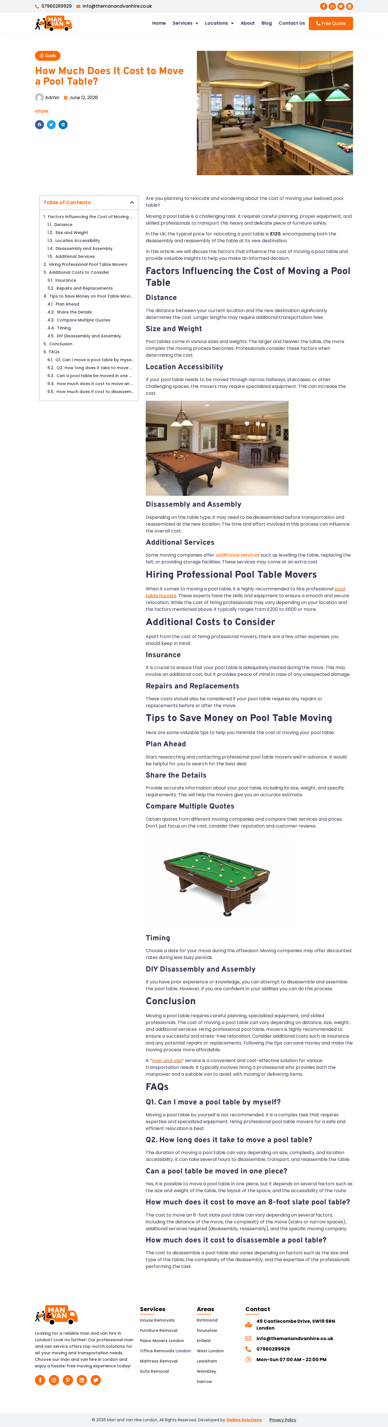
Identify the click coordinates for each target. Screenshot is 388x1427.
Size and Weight (71, 232)
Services (183, 23)
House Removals (157, 1320)
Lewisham (207, 1361)
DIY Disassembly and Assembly (89, 336)
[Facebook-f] (323, 6)
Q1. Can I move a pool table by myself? (94, 360)
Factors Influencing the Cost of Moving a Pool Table (91, 217)
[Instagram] (332, 6)
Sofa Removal (154, 1371)
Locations (216, 23)
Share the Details (75, 312)
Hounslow (207, 1330)
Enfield (203, 1341)
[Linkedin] (349, 6)
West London (210, 1351)
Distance (63, 224)
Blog (267, 23)
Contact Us (292, 23)
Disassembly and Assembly (85, 248)
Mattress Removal (159, 1361)
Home (159, 23)
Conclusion (60, 344)
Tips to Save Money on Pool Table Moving (91, 296)
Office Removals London (165, 1351)
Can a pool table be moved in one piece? (95, 376)
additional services (238, 555)
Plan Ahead (68, 304)
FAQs (54, 352)
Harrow (204, 1381)
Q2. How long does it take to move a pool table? (95, 368)
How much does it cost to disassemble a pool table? (95, 391)
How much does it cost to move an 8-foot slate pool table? (95, 383)
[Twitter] (341, 6)
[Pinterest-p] (68, 1380)
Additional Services (75, 256)
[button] (48, 56)
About (248, 23)
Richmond (207, 1320)
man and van (167, 1060)
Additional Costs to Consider (79, 272)
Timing (64, 328)
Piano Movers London (162, 1341)
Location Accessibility (77, 240)
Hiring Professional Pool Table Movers (88, 264)
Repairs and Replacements (85, 288)
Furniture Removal (159, 1330)
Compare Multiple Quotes (84, 320)
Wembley (206, 1371)
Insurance (66, 280)
